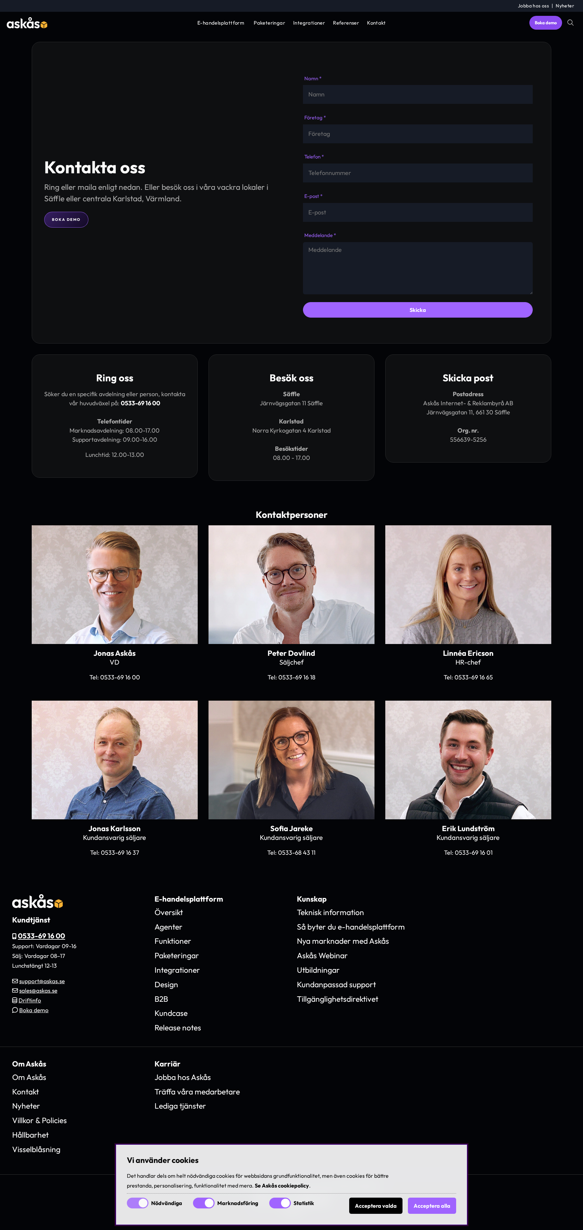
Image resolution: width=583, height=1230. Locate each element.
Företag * (315, 117)
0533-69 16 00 (140, 403)
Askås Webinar (322, 955)
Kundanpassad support (336, 984)
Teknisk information (330, 912)
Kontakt (376, 23)
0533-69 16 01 (474, 852)
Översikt (169, 912)
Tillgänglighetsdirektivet (337, 999)
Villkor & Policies (39, 1120)
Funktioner (173, 941)
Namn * (313, 78)
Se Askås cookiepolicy (282, 1185)
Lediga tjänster (180, 1106)
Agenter (169, 927)
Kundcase (171, 1013)
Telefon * (314, 156)
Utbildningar (318, 970)
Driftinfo (30, 1000)
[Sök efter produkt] (570, 22)
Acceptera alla (432, 1205)
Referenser (346, 23)
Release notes (178, 1027)
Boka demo (546, 22)
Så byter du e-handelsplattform (351, 927)
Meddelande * (320, 235)
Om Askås (29, 1077)
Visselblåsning (36, 1149)
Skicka (418, 309)
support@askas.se (42, 981)
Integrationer (309, 23)
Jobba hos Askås (183, 1077)
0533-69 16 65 (473, 677)
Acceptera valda (376, 1205)
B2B (161, 999)
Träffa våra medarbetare (197, 1091)
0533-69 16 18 (296, 677)
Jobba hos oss (533, 6)
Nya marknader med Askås (343, 941)
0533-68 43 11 (296, 852)
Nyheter (565, 6)
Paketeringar (269, 23)
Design (166, 984)
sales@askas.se (38, 990)
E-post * (313, 196)
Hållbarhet (30, 1135)
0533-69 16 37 (120, 852)
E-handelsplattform (220, 23)
